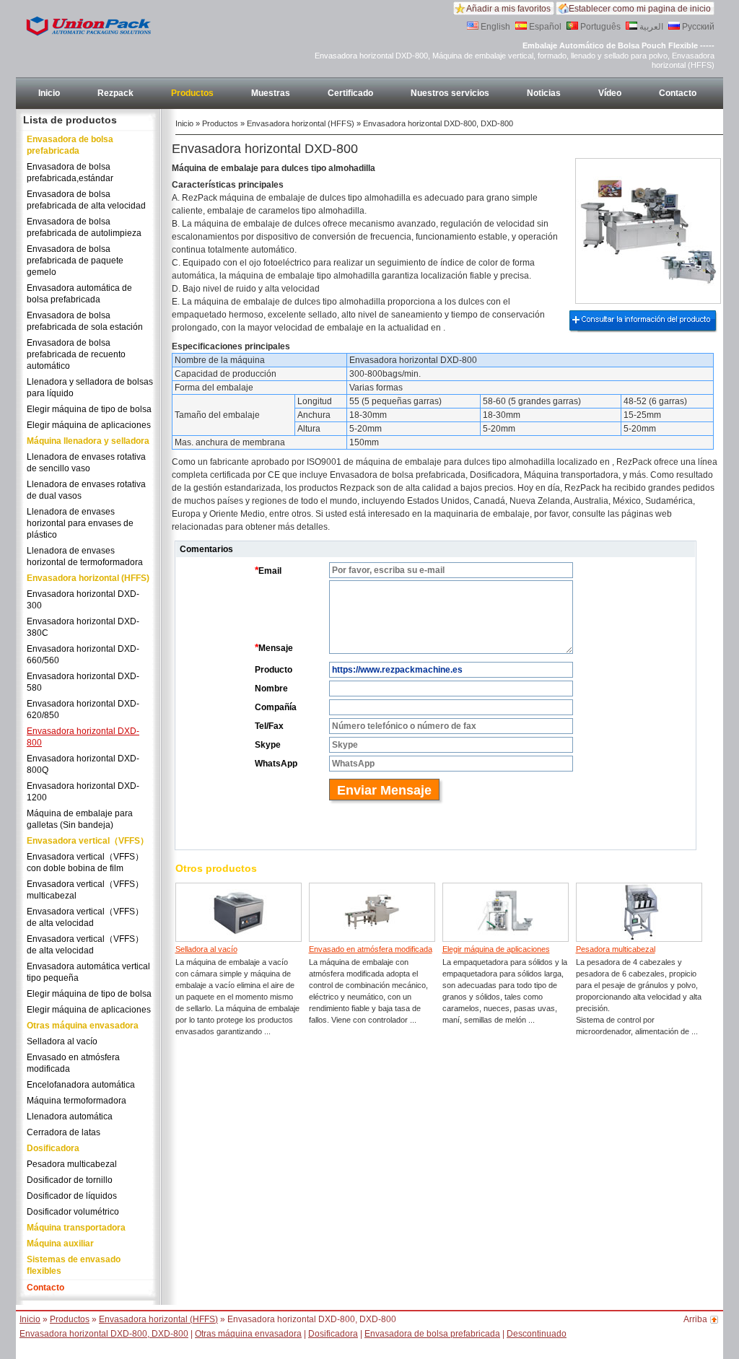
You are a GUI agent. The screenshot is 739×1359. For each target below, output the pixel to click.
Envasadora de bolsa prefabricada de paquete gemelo (75, 260)
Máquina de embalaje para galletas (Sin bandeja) (80, 819)
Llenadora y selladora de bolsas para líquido (90, 387)
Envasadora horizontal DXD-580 (83, 682)
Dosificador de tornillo (70, 1180)
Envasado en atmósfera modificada (73, 1063)
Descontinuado (537, 1334)
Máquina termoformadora (76, 1101)
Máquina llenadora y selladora (88, 441)
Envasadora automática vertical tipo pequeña (88, 972)
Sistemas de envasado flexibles (74, 1265)
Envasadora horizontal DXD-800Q (83, 764)
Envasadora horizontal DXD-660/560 (83, 654)
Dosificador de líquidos (72, 1196)
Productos (192, 93)
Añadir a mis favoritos (508, 9)
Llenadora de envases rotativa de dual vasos (86, 490)
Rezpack (115, 93)
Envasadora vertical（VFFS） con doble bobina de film (85, 862)
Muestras (270, 93)
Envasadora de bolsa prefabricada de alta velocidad (86, 200)
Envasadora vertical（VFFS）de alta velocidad (85, 917)
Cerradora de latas (63, 1132)
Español (544, 27)
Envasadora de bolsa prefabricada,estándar (70, 172)
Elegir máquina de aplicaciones (89, 425)
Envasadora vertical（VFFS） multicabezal (85, 890)
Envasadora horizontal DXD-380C (83, 627)
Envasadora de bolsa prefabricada (70, 145)
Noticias (544, 93)
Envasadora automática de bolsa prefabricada (79, 294)
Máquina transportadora (76, 1228)
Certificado (350, 93)
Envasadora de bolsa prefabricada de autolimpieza (84, 227)
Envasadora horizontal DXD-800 (83, 737)
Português (599, 27)
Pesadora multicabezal (72, 1164)
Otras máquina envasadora (83, 1026)
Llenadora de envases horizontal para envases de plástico (80, 523)
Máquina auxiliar (60, 1243)
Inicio (49, 93)
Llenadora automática (70, 1116)
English (494, 27)
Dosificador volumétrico (73, 1212)
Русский (697, 27)
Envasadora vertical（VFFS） (88, 841)
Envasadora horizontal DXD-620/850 (83, 709)
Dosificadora (53, 1148)
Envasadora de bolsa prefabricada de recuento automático (76, 354)
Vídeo (609, 93)
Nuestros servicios (450, 93)
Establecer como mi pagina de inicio (640, 9)
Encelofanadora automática (81, 1085)
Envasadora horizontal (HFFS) (88, 578)
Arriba (695, 1319)
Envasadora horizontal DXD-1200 (83, 792)
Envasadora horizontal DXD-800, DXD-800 (103, 1334)
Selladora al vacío (62, 1041)
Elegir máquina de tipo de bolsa (89, 409)
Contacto (677, 93)
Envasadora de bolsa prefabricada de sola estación (85, 321)
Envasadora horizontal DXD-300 (83, 600)
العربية (650, 27)
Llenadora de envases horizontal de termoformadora (85, 556)
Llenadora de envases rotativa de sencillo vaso (86, 462)
